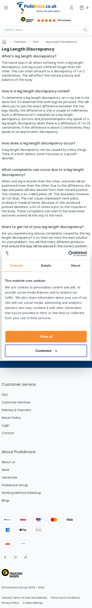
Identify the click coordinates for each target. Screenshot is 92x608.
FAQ (5, 395)
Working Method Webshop (21, 493)
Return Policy (11, 418)
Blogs (5, 500)
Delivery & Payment (16, 410)
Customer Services (16, 402)
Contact (8, 433)
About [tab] (75, 265)
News (5, 470)
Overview (20, 42)
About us (8, 462)
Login (5, 425)
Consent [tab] (16, 265)
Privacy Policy (10, 603)
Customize (44, 350)
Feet (36, 42)
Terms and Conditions (65, 597)
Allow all (46, 336)
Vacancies (9, 477)
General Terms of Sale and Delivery (24, 597)
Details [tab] (46, 265)
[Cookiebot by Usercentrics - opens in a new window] (68, 253)
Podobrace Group (15, 485)
